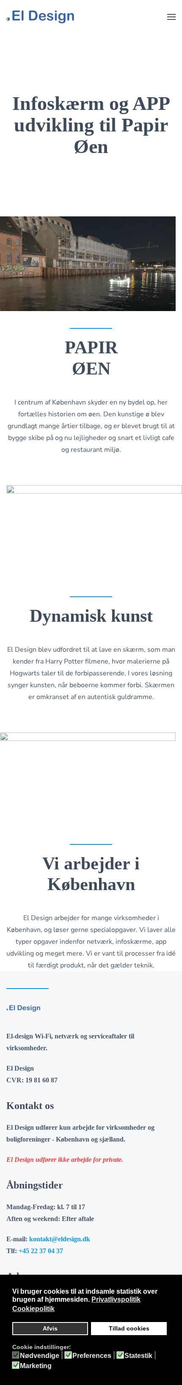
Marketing (36, 1366)
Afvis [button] (50, 1328)
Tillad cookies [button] (129, 1328)
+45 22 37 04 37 (41, 1250)
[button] (171, 17)
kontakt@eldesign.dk (59, 1239)
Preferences (91, 1355)
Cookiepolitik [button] (33, 1308)
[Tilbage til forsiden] (40, 17)
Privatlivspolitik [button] (116, 1299)
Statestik (138, 1355)
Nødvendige (39, 1355)
